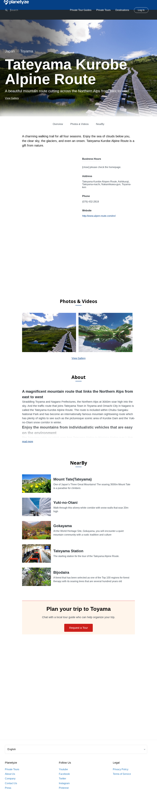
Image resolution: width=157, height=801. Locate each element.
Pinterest (64, 788)
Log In (141, 10)
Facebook (64, 774)
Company (10, 778)
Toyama (26, 51)
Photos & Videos (79, 124)
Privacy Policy (120, 769)
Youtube (63, 769)
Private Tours (103, 10)
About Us (10, 774)
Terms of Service (122, 774)
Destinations (122, 10)
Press (8, 788)
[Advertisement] (78, 271)
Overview (58, 124)
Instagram (64, 783)
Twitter (62, 778)
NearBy (100, 124)
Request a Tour (78, 627)
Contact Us (11, 783)
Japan (10, 51)
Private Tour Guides (80, 10)
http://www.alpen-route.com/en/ (99, 216)
